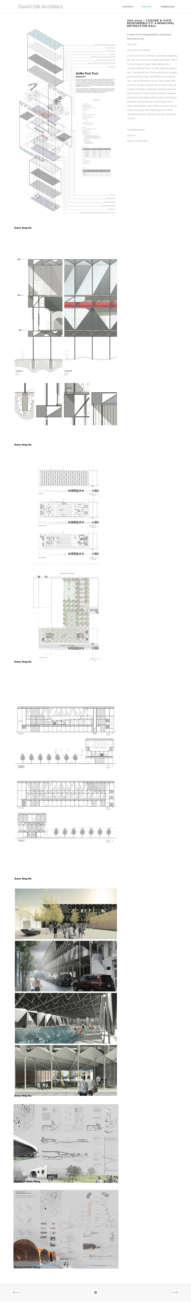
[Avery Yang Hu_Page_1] (65, 228)
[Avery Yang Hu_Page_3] (65, 662)
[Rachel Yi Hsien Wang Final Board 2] (65, 1268)
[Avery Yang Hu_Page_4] (65, 879)
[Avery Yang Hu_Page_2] (65, 445)
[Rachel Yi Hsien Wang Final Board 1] (65, 1182)
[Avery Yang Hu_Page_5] (65, 1096)
